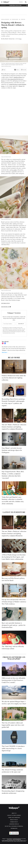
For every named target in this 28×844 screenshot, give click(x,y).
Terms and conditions (14, 817)
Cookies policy (14, 821)
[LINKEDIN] (5, 343)
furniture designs (18, 77)
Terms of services (17, 327)
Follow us (17, 69)
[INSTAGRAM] (3, 343)
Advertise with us (14, 824)
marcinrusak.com (5, 306)
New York (10, 161)
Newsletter (24, 69)
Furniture (23, 19)
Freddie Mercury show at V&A (15, 5)
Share (4, 69)
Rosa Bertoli (5, 38)
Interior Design (15, 19)
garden (15, 170)
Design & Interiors (5, 19)
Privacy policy (14, 819)
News (20, 38)
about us (14, 813)
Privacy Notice (19, 328)
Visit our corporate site (17, 839)
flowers (20, 86)
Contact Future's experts (14, 815)
